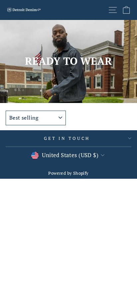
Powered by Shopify (68, 173)
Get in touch (67, 138)
